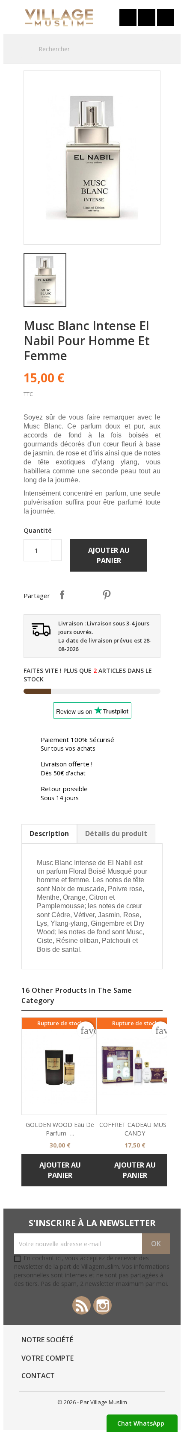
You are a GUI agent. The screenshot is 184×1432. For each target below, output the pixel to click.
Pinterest (106, 594)
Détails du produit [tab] (116, 833)
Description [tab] (49, 833)
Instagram (102, 1305)
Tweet (84, 594)
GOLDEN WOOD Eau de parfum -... (60, 1129)
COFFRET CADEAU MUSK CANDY (134, 1129)
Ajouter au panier (109, 555)
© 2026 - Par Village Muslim (92, 1402)
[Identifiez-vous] (128, 17)
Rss (81, 1305)
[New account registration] (146, 17)
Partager (62, 594)
